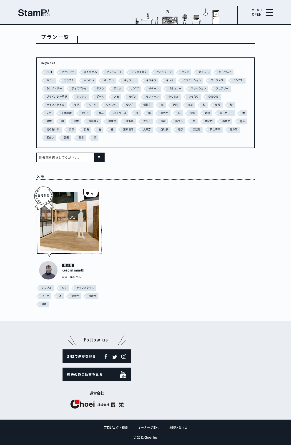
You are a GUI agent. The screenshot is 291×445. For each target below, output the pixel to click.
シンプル (238, 80)
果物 (49, 121)
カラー (50, 80)
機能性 (112, 121)
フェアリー (222, 88)
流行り (147, 121)
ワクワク (111, 105)
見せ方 (147, 129)
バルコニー (174, 88)
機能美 (129, 121)
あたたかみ (90, 72)
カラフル (69, 80)
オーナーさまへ (148, 427)
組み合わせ (53, 129)
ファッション (198, 88)
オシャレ (204, 72)
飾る (81, 137)
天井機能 (66, 113)
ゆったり (193, 97)
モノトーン (152, 97)
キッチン (109, 80)
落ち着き (128, 129)
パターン (154, 88)
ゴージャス (217, 80)
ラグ (76, 105)
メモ (116, 97)
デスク (100, 88)
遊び (180, 129)
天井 (49, 113)
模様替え (94, 121)
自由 (86, 129)
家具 (101, 113)
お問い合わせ (178, 427)
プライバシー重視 (57, 97)
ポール (100, 97)
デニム (117, 88)
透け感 (164, 129)
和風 (217, 105)
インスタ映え (139, 72)
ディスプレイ (79, 88)
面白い (50, 137)
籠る (242, 121)
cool (49, 72)
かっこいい (225, 72)
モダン (132, 97)
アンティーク (114, 72)
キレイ (169, 80)
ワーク (92, 105)
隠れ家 (234, 129)
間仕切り (215, 129)
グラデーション (192, 80)
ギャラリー (130, 80)
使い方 (130, 105)
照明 (163, 121)
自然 (71, 129)
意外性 (164, 113)
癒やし (179, 121)
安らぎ (85, 113)
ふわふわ (82, 97)
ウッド (185, 72)
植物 (76, 121)
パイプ (135, 88)
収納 (190, 105)
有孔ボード (226, 113)
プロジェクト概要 (116, 427)
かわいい (89, 80)
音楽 (66, 137)
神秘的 (209, 121)
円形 (175, 105)
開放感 (196, 129)
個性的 (147, 105)
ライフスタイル (55, 105)
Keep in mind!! (73, 270)
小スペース (119, 113)
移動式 (226, 121)
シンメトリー (54, 88)
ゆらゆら (213, 97)
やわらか (173, 97)
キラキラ (151, 80)
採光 (192, 113)
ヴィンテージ (164, 72)
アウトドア (68, 72)
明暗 (207, 113)
